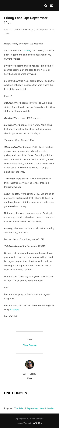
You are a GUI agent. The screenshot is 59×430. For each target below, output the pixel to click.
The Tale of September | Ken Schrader (34, 408)
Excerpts (14, 309)
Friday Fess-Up (25, 29)
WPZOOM (37, 423)
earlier (27, 50)
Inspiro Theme (23, 423)
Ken (9, 29)
